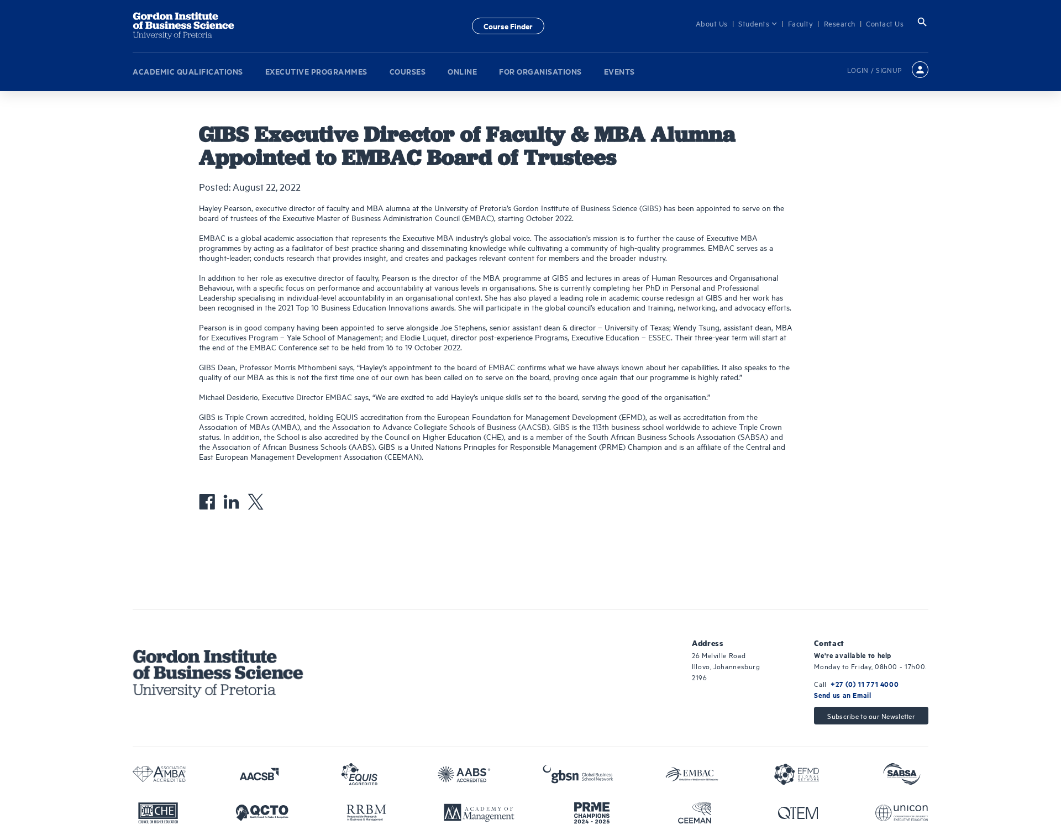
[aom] (479, 813)
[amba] (159, 774)
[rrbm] (366, 813)
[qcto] (261, 813)
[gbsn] (578, 774)
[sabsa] (901, 774)
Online (462, 68)
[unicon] (901, 813)
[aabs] (464, 774)
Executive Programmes (316, 68)
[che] (158, 813)
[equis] (359, 774)
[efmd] (796, 774)
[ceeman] (695, 813)
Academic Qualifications (188, 68)
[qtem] (798, 813)
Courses (408, 68)
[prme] (592, 813)
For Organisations (540, 68)
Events (619, 68)
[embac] (691, 774)
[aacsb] (259, 774)
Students (760, 23)
